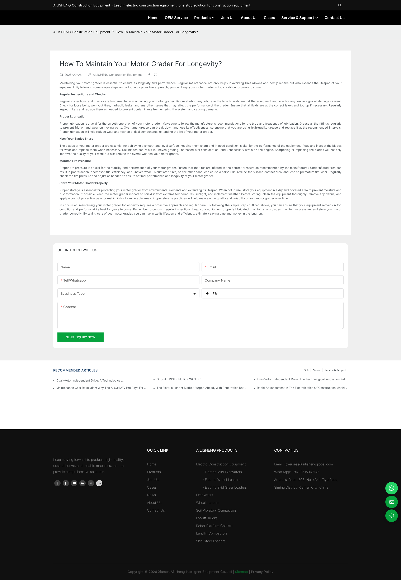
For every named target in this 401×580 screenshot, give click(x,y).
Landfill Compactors (211, 533)
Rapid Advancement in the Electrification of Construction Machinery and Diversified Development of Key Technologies (302, 387)
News (151, 495)
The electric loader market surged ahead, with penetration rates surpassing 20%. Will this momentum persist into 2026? (202, 387)
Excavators (204, 495)
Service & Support (335, 370)
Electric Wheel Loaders (222, 480)
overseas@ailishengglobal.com (310, 464)
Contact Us (156, 510)
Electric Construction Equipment (221, 464)
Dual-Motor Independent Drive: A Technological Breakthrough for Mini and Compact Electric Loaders (90, 380)
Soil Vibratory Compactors (216, 510)
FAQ (306, 370)
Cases (316, 370)
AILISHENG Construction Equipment (81, 32)
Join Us (153, 480)
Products (154, 472)
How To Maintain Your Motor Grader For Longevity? (157, 32)
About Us (154, 502)
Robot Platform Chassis (214, 526)
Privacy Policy (262, 572)
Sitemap (241, 572)
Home (151, 464)
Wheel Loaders (207, 502)
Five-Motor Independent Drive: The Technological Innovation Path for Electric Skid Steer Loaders (302, 379)
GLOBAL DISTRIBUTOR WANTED (179, 379)
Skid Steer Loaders (210, 541)
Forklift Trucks (206, 518)
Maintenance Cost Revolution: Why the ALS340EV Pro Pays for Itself (101, 387)
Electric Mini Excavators (223, 472)
